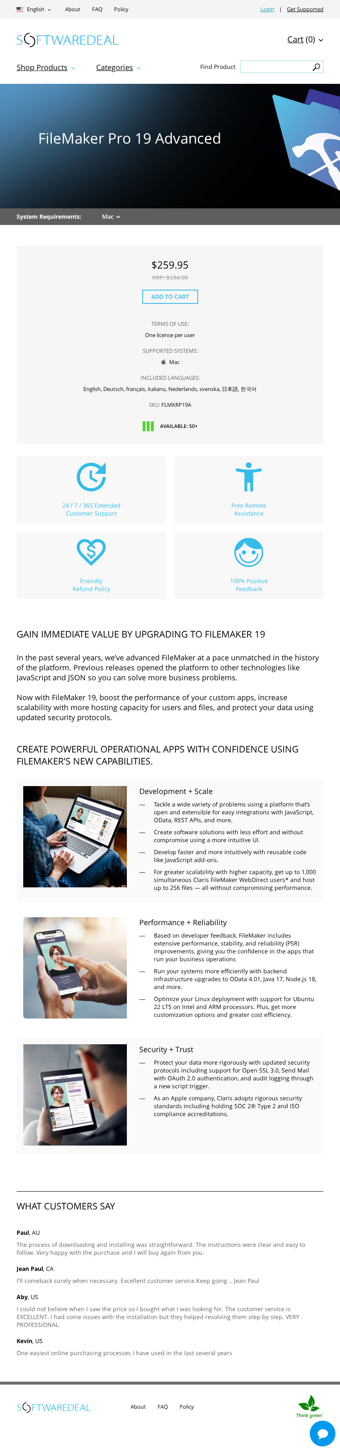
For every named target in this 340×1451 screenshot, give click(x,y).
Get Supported (305, 9)
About (72, 9)
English (35, 9)
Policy (121, 9)
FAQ (97, 9)
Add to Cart (170, 296)
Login (267, 9)
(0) (301, 39)
